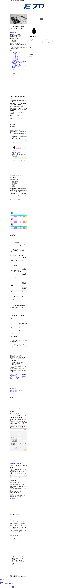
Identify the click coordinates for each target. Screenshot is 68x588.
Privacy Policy (2, 579)
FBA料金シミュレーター (18, 136)
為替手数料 (15, 58)
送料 (14, 55)
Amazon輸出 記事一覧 (13, 32)
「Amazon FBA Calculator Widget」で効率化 (19, 61)
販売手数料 (15, 57)
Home (1, 578)
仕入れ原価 (15, 56)
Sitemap (1, 582)
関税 (14, 60)
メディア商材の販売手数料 (18, 80)
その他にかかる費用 (15, 66)
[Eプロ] (34, 7)
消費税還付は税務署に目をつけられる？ (20, 65)
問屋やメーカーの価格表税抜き (19, 78)
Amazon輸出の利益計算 (16, 52)
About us (1, 580)
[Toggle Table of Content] (11, 71)
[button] (56, 13)
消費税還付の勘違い (17, 64)
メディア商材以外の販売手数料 (19, 81)
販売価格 (15, 54)
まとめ (13, 67)
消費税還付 (14, 63)
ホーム (11, 576)
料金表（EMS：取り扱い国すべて (17, 153)
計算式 (14, 53)
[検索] (42, 19)
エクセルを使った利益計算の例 (17, 62)
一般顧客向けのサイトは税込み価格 (19, 77)
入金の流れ (15, 59)
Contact (1, 581)
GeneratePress (10, 583)
